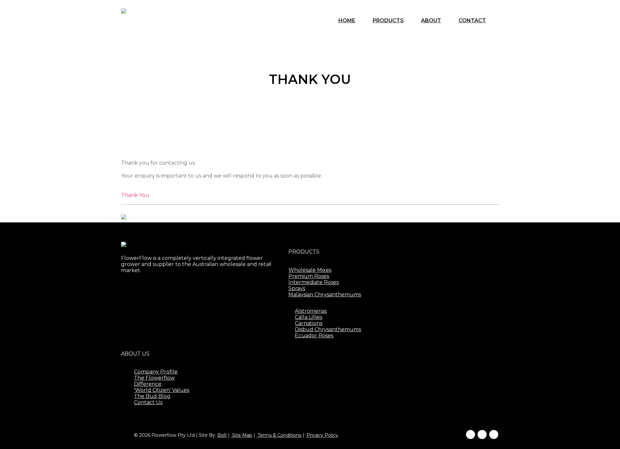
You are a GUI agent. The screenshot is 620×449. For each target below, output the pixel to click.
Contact (472, 20)
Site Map (241, 435)
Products (388, 20)
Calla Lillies (308, 317)
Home (346, 20)
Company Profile (156, 372)
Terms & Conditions (278, 435)
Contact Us (148, 402)
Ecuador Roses (314, 335)
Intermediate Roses (313, 282)
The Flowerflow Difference (154, 381)
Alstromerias (311, 311)
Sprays (296, 288)
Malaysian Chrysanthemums (324, 294)
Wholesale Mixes (309, 270)
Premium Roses (308, 276)
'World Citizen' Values (161, 390)
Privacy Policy (321, 435)
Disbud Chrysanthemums (328, 329)
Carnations (308, 323)
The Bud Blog (152, 396)
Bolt (222, 435)
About (431, 20)
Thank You (135, 195)
